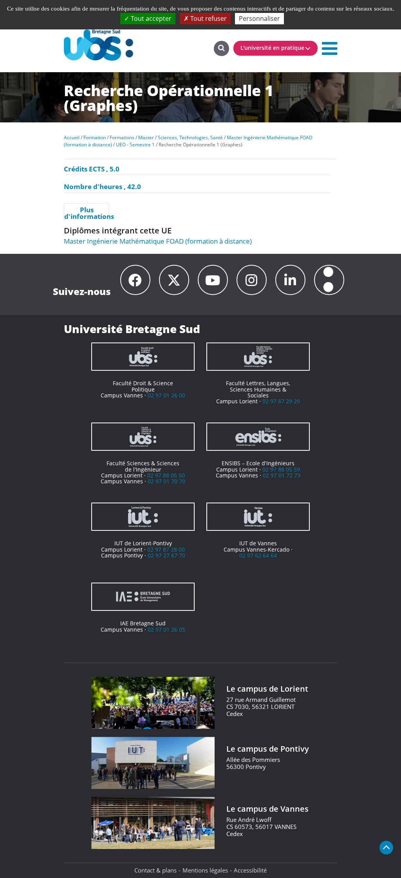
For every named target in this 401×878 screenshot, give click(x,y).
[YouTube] (213, 280)
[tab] (86, 212)
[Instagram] (252, 280)
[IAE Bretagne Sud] (143, 597)
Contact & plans (155, 870)
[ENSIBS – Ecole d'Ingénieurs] (258, 437)
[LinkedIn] (290, 280)
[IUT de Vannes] (258, 517)
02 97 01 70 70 (166, 481)
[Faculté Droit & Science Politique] (143, 356)
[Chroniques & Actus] (329, 280)
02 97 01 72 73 (281, 475)
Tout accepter (150, 18)
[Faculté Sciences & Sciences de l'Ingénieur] (143, 437)
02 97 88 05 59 (281, 469)
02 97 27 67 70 (166, 555)
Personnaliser (259, 18)
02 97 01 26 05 (166, 629)
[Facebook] (135, 280)
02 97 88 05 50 (166, 475)
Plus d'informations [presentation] (86, 213)
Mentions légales (205, 870)
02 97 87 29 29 (281, 401)
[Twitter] (174, 280)
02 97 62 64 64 (258, 555)
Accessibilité (250, 870)
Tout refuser (208, 18)
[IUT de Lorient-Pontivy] (143, 517)
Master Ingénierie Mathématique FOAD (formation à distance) (158, 241)
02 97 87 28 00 (166, 549)
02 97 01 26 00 (166, 395)
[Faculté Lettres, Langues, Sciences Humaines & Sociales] (258, 356)
